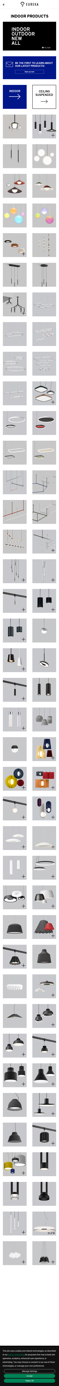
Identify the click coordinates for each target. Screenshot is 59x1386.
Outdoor (23, 34)
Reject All (29, 1381)
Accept (29, 1376)
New (16, 39)
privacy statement (16, 1354)
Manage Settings (29, 1371)
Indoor (20, 30)
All (15, 43)
